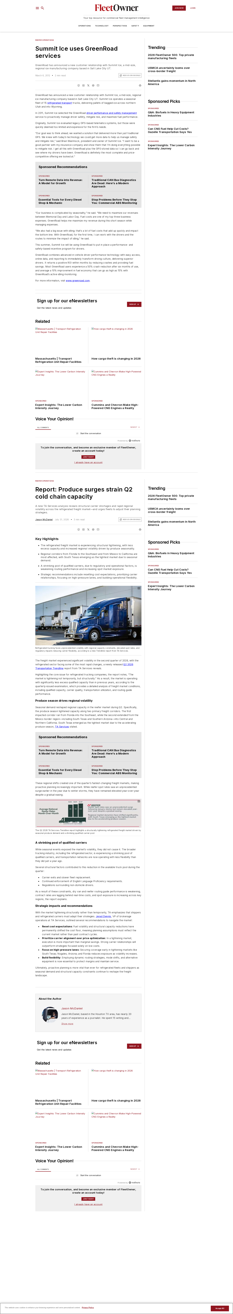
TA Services (62, 742)
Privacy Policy (88, 1308)
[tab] (43, 438)
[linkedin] (83, 85)
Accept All (219, 1308)
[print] (140, 85)
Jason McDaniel (44, 530)
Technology (102, 26)
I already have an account (88, 473)
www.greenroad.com (78, 291)
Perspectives (120, 26)
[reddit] (93, 85)
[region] (88, 445)
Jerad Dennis (103, 937)
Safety (135, 26)
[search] (42, 8)
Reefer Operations (44, 40)
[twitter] (88, 85)
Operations (84, 26)
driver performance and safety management (111, 113)
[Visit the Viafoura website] (134, 451)
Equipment (149, 26)
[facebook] (78, 85)
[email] (98, 85)
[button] (37, 8)
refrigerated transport (59, 102)
